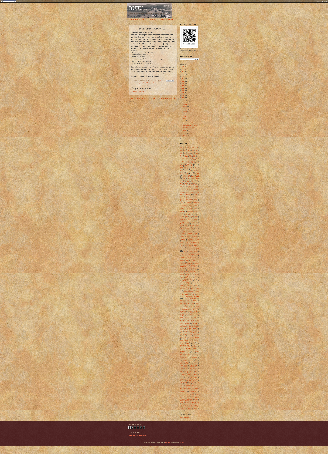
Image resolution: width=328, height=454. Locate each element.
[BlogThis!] (168, 81)
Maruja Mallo (182, 325)
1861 (198, 155)
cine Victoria (194, 236)
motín (181, 334)
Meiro (183, 328)
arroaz (194, 203)
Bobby (186, 214)
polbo (186, 363)
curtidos (190, 251)
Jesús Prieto (190, 303)
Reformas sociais (183, 369)
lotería (183, 315)
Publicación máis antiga (169, 98)
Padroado (187, 346)
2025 (183, 69)
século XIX (145, 82)
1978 (197, 186)
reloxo (196, 371)
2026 (183, 67)
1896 (185, 162)
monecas (184, 332)
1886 (194, 159)
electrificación (185, 265)
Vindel (186, 405)
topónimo (191, 397)
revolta (183, 374)
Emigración (194, 265)
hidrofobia (190, 293)
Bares (181, 209)
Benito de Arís (190, 211)
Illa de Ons (192, 298)
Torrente (197, 397)
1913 (181, 169)
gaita (185, 290)
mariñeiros (194, 323)
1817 (189, 150)
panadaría (194, 346)
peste (196, 360)
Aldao (196, 194)
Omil (183, 343)
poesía (181, 363)
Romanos (192, 376)
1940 (188, 178)
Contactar (152, 19)
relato (181, 371)
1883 (181, 159)
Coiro (189, 237)
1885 (189, 159)
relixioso (186, 371)
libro (187, 314)
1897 (189, 162)
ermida (189, 269)
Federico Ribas (192, 279)
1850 (186, 155)
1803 (189, 149)
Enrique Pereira (193, 266)
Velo (187, 403)
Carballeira (194, 227)
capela (197, 225)
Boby (190, 214)
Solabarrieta (182, 393)
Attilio (196, 205)
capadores (191, 225)
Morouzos (189, 332)
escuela (181, 273)
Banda (196, 206)
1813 (185, 150)
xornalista (195, 408)
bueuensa (195, 217)
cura (137, 82)
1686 (185, 147)
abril (184, 121)
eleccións (197, 263)
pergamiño (194, 357)
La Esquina (189, 311)
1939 (184, 178)
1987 (181, 187)
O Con (183, 342)
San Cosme (188, 380)
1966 (192, 184)
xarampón (191, 406)
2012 (183, 100)
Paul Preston (182, 351)
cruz (187, 249)
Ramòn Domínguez (193, 368)
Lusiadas (193, 315)
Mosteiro (195, 332)
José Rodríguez (194, 309)
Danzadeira (182, 252)
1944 (181, 180)
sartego (187, 386)
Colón (195, 237)
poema (195, 362)
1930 (197, 173)
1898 (193, 162)
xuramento (188, 410)
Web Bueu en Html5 (138, 19)
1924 (187, 172)
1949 (183, 181)
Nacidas (181, 337)
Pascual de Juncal (184, 349)
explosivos (182, 276)
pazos (193, 352)
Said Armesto (193, 377)
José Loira (192, 306)
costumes (189, 247)
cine (188, 236)
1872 (191, 156)
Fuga (181, 288)
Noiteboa (197, 340)
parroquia (195, 348)
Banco (191, 206)
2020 (183, 81)
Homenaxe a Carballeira (189, 122)
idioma (183, 296)
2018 (183, 85)
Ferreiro (195, 280)
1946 (189, 180)
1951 (187, 181)
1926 (196, 172)
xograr (183, 408)
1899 (198, 162)
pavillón (188, 351)
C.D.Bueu (182, 220)
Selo (189, 388)
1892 (192, 161)
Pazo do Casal (195, 351)
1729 (197, 147)
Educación (193, 260)
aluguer (186, 196)
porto (191, 363)
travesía (196, 399)
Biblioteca (184, 213)
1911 (191, 167)
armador (195, 200)
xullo (184, 113)
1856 (190, 155)
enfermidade (183, 266)
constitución (187, 242)
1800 (185, 149)
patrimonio (191, 349)
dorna (187, 260)
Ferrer (181, 282)
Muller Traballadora (194, 334)
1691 (189, 147)
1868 (186, 156)
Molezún (190, 331)
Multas (183, 335)
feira (198, 279)
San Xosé (187, 383)
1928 (186, 173)
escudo (195, 271)
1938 (197, 177)
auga (181, 206)
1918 (181, 170)
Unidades (187, 402)
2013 (183, 97)
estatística (182, 274)
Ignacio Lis (189, 296)
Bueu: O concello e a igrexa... (190, 125)
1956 (190, 183)
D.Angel (195, 251)
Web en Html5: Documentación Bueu (138, 435)
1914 (186, 169)
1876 (183, 158)
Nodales (181, 340)
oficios (197, 342)
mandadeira (191, 318)
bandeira (182, 208)
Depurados (182, 257)
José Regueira (185, 309)
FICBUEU (195, 283)
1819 (193, 150)
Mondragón (196, 331)
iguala (185, 298)
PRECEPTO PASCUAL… (189, 127)
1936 (188, 177)
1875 (198, 156)
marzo (185, 130)
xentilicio (197, 406)
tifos (192, 396)
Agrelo (196, 190)
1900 (183, 164)
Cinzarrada (182, 237)
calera (188, 222)
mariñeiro (187, 323)
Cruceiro (182, 249)
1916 (191, 169)
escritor (191, 271)
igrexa (140, 82)
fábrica (181, 277)
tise (195, 396)
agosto (185, 111)
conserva (190, 240)
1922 (198, 170)
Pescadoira (184, 360)
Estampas (194, 273)
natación (191, 337)
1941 (193, 178)
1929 (192, 173)
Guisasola (197, 291)
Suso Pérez (187, 394)
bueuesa (195, 219)
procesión (192, 366)
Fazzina (185, 279)
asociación (184, 205)
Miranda (192, 329)
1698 (193, 147)
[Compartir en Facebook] (171, 81)
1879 (191, 158)
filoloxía (187, 285)
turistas (181, 402)
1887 (198, 159)
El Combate (189, 262)
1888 (183, 161)
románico (187, 376)
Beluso (182, 211)
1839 (196, 152)
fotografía (186, 287)
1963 (183, 184)
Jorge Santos (196, 305)
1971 (181, 186)
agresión (182, 192)
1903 (196, 164)
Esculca (187, 273)
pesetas (191, 360)
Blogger (182, 442)
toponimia (186, 397)
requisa (197, 373)
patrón (196, 349)
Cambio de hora (194, 222)
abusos (181, 190)
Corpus (195, 245)
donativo (182, 260)
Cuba (191, 249)
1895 (181, 162)
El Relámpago (188, 263)
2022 (183, 76)
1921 (194, 170)
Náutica (184, 339)
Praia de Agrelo (193, 365)
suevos (196, 393)
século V (192, 386)
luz (196, 315)
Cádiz (183, 222)
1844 (185, 153)
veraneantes (192, 403)
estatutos (188, 274)
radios (186, 368)
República (190, 373)
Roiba (195, 374)
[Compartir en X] (170, 81)
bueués (189, 219)
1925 (191, 172)
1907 (196, 165)
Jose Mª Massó (188, 308)
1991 (185, 187)
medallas (191, 326)
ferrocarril (187, 282)
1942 (197, 178)
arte (198, 203)
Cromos (195, 247)
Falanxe (196, 277)
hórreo (197, 294)
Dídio (196, 259)
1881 (196, 158)
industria (188, 300)
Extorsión (196, 276)
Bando (196, 208)
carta (196, 228)
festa (194, 282)
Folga (192, 285)
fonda (196, 285)
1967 (196, 184)
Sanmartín (188, 385)
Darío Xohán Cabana (189, 254)
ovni (194, 345)
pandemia (188, 348)
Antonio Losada (188, 199)
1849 (181, 155)
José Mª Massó (196, 308)
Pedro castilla (187, 354)
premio (185, 366)
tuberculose (194, 400)
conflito (184, 240)
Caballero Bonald (189, 220)
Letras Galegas (193, 312)
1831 (189, 152)
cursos (185, 251)
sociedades (193, 391)
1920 (190, 170)
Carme (192, 228)
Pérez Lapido (185, 356)
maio (184, 118)
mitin (196, 329)
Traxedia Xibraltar (184, 400)
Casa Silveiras (190, 230)
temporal (183, 396)
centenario (182, 234)
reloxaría (191, 371)
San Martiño (183, 382)
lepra (186, 312)
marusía (188, 325)
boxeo (191, 216)
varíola (183, 403)
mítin (181, 331)
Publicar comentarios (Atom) (144, 102)
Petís (181, 362)
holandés (193, 294)
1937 (192, 177)
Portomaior (195, 363)
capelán (183, 227)
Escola (194, 270)
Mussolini (195, 335)
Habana (183, 293)
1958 (194, 183)
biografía (182, 214)
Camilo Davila (184, 224)
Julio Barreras (183, 311)
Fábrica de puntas (189, 277)
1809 (192, 149)
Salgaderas (191, 379)
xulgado (182, 410)
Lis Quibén (191, 314)
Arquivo (183, 203)
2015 (183, 93)
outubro (185, 106)
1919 (186, 170)
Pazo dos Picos (185, 352)
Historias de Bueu (184, 294)
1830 (185, 152)
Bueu (188, 217)
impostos (182, 300)
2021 (183, 78)
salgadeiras (183, 379)
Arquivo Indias (189, 203)
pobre (191, 362)
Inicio (153, 98)
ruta (186, 377)
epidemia (189, 268)
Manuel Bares (190, 320)
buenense (182, 217)
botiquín (186, 216)
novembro (186, 104)
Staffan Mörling (190, 393)
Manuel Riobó (191, 321)
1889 (188, 161)
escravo (181, 271)
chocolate (182, 236)
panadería (182, 348)
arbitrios (189, 200)
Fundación (186, 288)
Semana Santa (152, 82)
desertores (195, 257)
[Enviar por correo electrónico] (166, 81)
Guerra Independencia (188, 291)
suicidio (181, 394)
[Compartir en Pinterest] (173, 81)
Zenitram (194, 410)
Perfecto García (184, 357)
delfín (183, 255)
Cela (196, 233)
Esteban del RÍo (194, 274)
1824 (181, 152)
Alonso (181, 196)
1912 (196, 167)
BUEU (136, 7)
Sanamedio (195, 383)
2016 (183, 90)
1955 (186, 183)
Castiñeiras (190, 231)
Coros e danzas (188, 245)
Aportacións (182, 200)
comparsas (190, 239)
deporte (195, 256)
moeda (185, 331)
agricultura (187, 192)
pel (192, 354)
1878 (187, 158)
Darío (193, 252)
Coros (181, 245)
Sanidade (182, 385)
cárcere (182, 228)
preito (181, 366)
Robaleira (189, 374)
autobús (186, 206)
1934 (198, 175)
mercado (189, 328)
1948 (198, 180)
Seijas (185, 388)
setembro (185, 109)
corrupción (182, 247)
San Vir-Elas (192, 382)
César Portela (190, 234)
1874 (194, 156)
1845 (189, 153)
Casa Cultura (183, 230)
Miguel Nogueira (184, 329)
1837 (192, 152)
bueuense (182, 219)
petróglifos (186, 362)
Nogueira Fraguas (189, 340)
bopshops (167, 442)
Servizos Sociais (183, 390)
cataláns (183, 233)
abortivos (196, 189)
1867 (183, 156)
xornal (188, 408)
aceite (186, 190)
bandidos (189, 208)
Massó (194, 325)
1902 (192, 164)
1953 (197, 181)
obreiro (192, 342)
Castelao (184, 231)
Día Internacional (189, 259)
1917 (196, 169)
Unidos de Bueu (195, 402)
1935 (183, 177)
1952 (192, 181)
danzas (188, 252)
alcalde (187, 194)
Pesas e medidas (190, 359)
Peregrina (197, 354)
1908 (181, 167)
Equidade (197, 268)
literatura (197, 314)
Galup (189, 290)
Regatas (190, 369)
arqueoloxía (188, 202)
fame (181, 279)
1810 (197, 149)
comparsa (182, 239)
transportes (189, 399)
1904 (181, 166)
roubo (198, 376)
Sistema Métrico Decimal (193, 390)
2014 (183, 95)
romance (182, 376)
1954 (181, 183)
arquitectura (196, 202)
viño (191, 405)
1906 (191, 166)
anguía (192, 197)
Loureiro (187, 315)
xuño (184, 116)
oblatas (187, 342)
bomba (194, 214)
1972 (185, 186)
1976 (193, 186)
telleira (197, 394)
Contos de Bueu (195, 242)
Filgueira (182, 285)
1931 (184, 175)
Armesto (181, 202)
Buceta (196, 216)
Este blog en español (166, 19)
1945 (185, 180)
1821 (197, 150)
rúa (182, 377)
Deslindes (182, 259)
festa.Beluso (182, 283)
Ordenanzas (194, 343)
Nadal (186, 337)
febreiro (185, 133)
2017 (183, 88)
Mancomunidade (183, 318)
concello (197, 239)
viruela (186, 406)
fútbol (192, 288)
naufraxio (196, 337)
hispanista (196, 293)
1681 (181, 147)
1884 (185, 159)
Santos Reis (194, 385)
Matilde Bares (183, 326)
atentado (191, 205)
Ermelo (183, 270)
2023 (183, 74)
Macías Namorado (184, 317)
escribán (186, 271)
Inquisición (195, 300)
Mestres (195, 328)
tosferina (183, 399)
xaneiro (185, 135)
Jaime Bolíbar (183, 303)
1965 (187, 184)
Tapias (192, 394)
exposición (189, 276)
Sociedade (182, 391)
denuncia (189, 255)
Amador (187, 197)
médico (197, 326)
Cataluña (190, 233)
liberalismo (182, 314)
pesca (197, 359)
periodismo (182, 359)
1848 (197, 153)
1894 (196, 161)
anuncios (195, 199)
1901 (187, 164)
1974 (189, 186)
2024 (183, 71)
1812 (181, 150)
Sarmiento (182, 386)
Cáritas (187, 228)
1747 (181, 149)
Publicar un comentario (138, 91)
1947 (193, 180)
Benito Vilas (196, 211)
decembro (186, 102)
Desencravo (189, 257)
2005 (183, 138)
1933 (193, 175)
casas (197, 230)
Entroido (182, 268)
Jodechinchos (189, 305)
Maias (195, 317)
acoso (191, 190)
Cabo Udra (197, 220)
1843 (181, 153)
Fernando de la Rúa (187, 280)
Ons (187, 343)
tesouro (188, 396)
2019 (183, 83)
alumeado (192, 196)
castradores (196, 231)
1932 (188, 175)
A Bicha (190, 189)
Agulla (192, 192)
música (189, 336)
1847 (193, 153)
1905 (186, 166)
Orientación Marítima (185, 345)
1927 (181, 173)
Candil (186, 225)
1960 (198, 183)
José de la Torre (185, 306)
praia (186, 365)
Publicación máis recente (137, 98)
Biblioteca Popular (193, 213)
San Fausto (195, 380)
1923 (183, 172)
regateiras (196, 369)
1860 (194, 155)
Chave (196, 234)
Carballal (188, 227)
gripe (193, 290)
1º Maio (189, 187)
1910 (186, 167)
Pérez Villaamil (194, 356)
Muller (185, 334)
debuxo (197, 254)
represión (182, 373)
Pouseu (181, 365)
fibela (189, 283)
